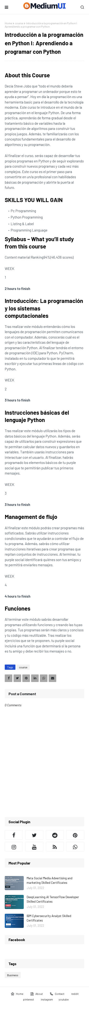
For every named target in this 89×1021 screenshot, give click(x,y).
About (39, 993)
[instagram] (14, 846)
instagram (47, 999)
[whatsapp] (75, 846)
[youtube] (34, 846)
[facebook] (14, 834)
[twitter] (34, 834)
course (19, 23)
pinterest (28, 999)
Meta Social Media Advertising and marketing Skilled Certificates (49, 880)
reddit (75, 993)
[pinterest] (75, 834)
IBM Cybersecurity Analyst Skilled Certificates (49, 918)
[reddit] (55, 834)
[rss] (55, 846)
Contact (59, 993)
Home (8, 23)
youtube (64, 999)
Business (12, 975)
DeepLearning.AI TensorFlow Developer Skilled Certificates (53, 899)
